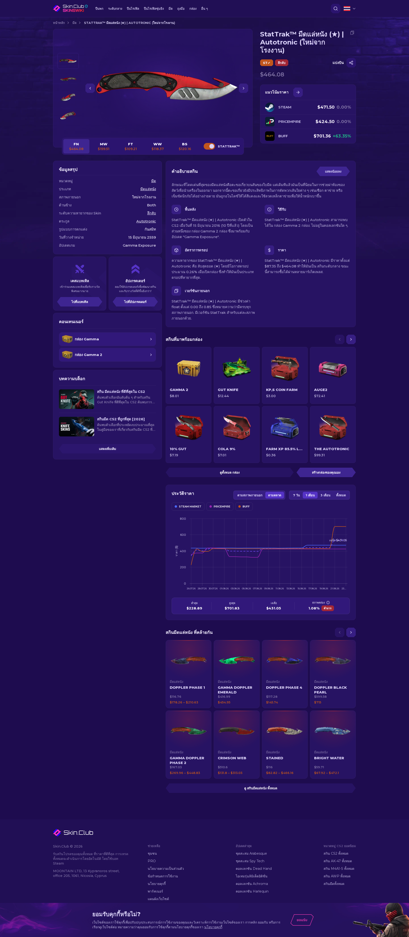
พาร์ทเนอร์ (155, 891)
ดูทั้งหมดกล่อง (230, 472)
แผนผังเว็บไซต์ (158, 899)
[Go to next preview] (68, 129)
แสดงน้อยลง (333, 171)
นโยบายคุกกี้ (157, 884)
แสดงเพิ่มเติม (107, 449)
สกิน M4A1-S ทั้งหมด (339, 868)
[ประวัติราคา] (298, 92)
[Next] (351, 339)
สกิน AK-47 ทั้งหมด (338, 861)
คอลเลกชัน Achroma (252, 884)
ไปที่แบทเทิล (79, 302)
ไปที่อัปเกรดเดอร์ (135, 302)
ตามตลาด (274, 495)
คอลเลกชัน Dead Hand (254, 868)
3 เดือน (325, 495)
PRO (152, 861)
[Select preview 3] (68, 97)
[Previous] (339, 339)
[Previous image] (90, 88)
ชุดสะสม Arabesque (251, 853)
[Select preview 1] (68, 61)
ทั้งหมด (341, 495)
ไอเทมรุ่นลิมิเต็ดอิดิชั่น (251, 876)
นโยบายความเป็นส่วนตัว (166, 868)
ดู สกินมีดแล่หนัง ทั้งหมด (260, 788)
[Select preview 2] (68, 79)
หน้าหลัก (59, 23)
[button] (188, 674)
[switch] (209, 146)
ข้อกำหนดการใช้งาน (163, 876)
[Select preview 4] (68, 116)
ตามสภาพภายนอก (249, 495)
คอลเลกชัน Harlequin (252, 891)
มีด (74, 23)
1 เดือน (310, 495)
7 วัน (296, 495)
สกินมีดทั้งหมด (334, 884)
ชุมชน (152, 853)
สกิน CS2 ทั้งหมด (336, 853)
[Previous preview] (68, 47)
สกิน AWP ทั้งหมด (337, 876)
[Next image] (243, 88)
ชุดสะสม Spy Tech (250, 861)
